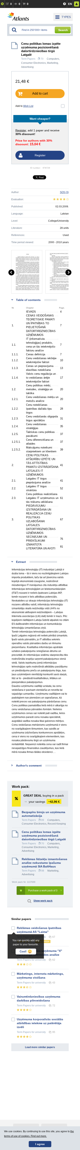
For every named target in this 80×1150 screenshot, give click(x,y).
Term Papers (28, 58)
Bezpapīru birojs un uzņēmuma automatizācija (43, 813)
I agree (40, 1144)
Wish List (28, 106)
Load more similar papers (40, 1047)
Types (66, 17)
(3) (64, 192)
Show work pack (43, 900)
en (70, 4)
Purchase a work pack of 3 (42, 890)
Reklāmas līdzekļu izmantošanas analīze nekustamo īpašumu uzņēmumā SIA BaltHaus (44, 862)
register (20, 130)
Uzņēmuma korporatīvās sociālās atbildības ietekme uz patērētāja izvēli (40, 1023)
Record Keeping (57, 823)
